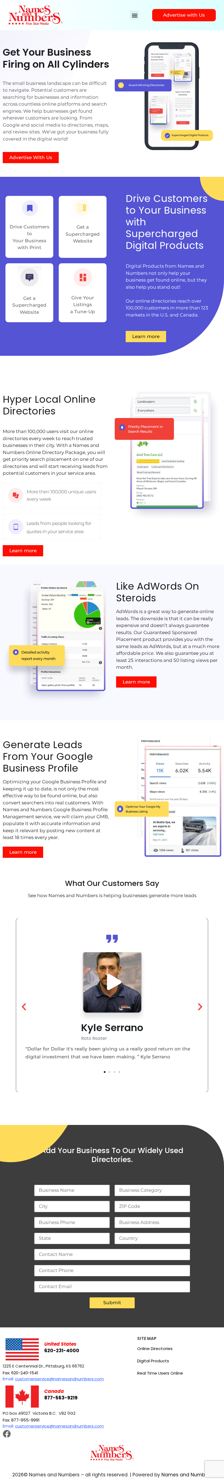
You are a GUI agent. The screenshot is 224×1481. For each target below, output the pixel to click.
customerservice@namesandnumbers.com (59, 1379)
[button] (134, 15)
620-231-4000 (61, 1350)
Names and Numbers (186, 1474)
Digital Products (153, 1361)
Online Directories (155, 1348)
